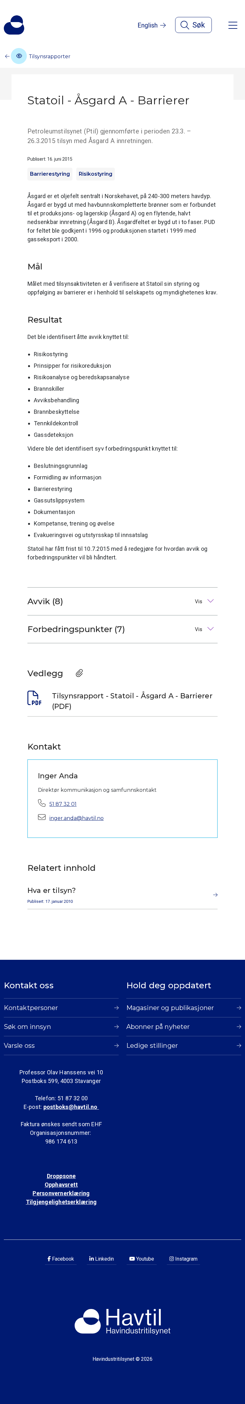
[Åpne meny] (233, 24)
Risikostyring (95, 174)
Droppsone (61, 1176)
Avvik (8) (115, 601)
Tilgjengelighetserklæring (61, 1202)
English (147, 25)
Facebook (62, 1259)
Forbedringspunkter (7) (115, 629)
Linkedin (104, 1259)
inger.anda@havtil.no (76, 818)
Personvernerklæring (61, 1193)
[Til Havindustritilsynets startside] (14, 25)
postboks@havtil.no (71, 1106)
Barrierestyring (50, 174)
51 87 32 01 (63, 804)
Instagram (185, 1259)
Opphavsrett (61, 1184)
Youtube (144, 1259)
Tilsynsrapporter (49, 56)
